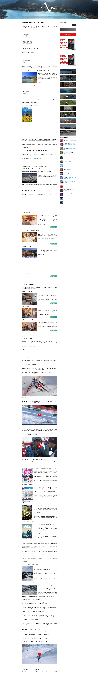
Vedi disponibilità (54, 227)
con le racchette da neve (47, 558)
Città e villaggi (68, 120)
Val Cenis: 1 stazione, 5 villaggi (28, 30)
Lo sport (68, 102)
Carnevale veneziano (72, 140)
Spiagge (68, 71)
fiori (30, 102)
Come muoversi (68, 114)
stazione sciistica (26, 25)
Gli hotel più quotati (26, 33)
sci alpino (34, 158)
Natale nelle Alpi (66, 194)
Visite (68, 84)
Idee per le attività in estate (27, 41)
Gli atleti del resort (26, 36)
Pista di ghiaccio (68, 132)
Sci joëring (25, 354)
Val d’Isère (43, 371)
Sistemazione (68, 108)
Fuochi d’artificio (69, 169)
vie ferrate (26, 606)
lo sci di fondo (34, 342)
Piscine (68, 77)
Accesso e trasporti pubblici (27, 42)
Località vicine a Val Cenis (27, 44)
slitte (51, 572)
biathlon (36, 473)
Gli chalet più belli (26, 34)
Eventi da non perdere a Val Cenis (28, 37)
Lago (68, 90)
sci (31, 373)
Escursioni (25, 614)
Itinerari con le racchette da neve (28, 40)
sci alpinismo (25, 351)
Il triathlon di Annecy (71, 161)
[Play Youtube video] (39, 386)
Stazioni (68, 126)
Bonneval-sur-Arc (49, 671)
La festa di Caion (72, 186)
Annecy (51, 51)
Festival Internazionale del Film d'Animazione (67, 157)
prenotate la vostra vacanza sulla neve (30, 550)
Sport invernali (25, 35)
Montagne (68, 96)
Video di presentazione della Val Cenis (29, 43)
